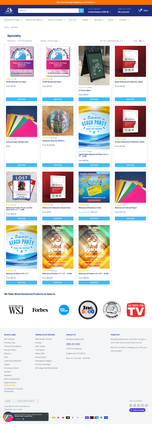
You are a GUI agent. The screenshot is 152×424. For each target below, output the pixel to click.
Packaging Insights (43, 361)
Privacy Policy (10, 350)
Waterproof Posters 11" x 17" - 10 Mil (57, 273)
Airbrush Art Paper (101, 44)
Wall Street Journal (43, 339)
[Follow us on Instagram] (138, 405)
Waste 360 (39, 353)
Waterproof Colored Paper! (126, 208)
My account (123, 12)
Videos (7, 364)
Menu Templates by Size (91, 35)
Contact (122, 20)
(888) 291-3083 (73, 344)
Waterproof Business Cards (90, 208)
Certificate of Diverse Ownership (13, 390)
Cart (6, 357)
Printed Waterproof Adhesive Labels (129, 142)
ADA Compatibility (12, 379)
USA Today (40, 346)
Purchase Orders (11, 368)
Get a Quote (9, 339)
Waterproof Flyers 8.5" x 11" (17, 273)
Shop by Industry (55, 20)
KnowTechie (40, 357)
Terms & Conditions (12, 346)
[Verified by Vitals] (23, 419)
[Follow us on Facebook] (130, 405)
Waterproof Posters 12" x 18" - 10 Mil (93, 273)
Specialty (98, 20)
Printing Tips (9, 343)
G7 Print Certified (42, 364)
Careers (7, 372)
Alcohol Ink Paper (101, 40)
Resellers (8, 375)
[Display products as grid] (140, 41)
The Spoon (40, 350)
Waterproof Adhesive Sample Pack (56, 208)
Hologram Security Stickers (53, 141)
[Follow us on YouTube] (142, 405)
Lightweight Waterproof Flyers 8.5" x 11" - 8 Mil (93, 155)
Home (6, 27)
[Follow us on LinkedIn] (146, 405)
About (110, 20)
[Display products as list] (144, 41)
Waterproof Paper (12, 20)
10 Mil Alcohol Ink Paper (52, 82)
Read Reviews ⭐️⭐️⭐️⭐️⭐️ (10, 384)
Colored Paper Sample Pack (17, 142)
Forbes (38, 343)
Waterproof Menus (34, 20)
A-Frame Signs (85, 90)
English (8, 401)
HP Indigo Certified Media (46, 368)
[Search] (81, 10)
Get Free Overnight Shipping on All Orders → (76, 2)
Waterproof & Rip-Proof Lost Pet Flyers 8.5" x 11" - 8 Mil (19, 209)
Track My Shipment (12, 361)
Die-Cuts (72, 20)
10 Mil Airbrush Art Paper (16, 82)
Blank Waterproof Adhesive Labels (129, 82)
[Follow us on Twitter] (134, 405)
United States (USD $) (25, 401)
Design (85, 20)
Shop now (22, 99)
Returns (7, 353)
